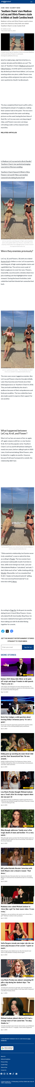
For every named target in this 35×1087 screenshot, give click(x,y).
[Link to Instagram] (4, 1074)
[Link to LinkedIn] (16, 1074)
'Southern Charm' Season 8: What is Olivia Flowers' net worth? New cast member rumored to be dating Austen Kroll (15, 175)
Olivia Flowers (6, 69)
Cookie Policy (4, 1064)
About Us (3, 1056)
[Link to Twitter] (7, 1074)
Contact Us (3, 1070)
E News (14, 581)
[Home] (6, 1)
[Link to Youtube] (10, 1074)
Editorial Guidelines (5, 1059)
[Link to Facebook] (1, 1074)
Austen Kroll (5, 261)
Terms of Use (4, 1067)
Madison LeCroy (25, 66)
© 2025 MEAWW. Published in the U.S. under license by (14, 1038)
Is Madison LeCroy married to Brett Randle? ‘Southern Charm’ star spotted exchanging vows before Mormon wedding (16, 164)
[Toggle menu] (32, 2)
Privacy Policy (4, 1062)
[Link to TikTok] (13, 1074)
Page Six (13, 610)
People (12, 559)
